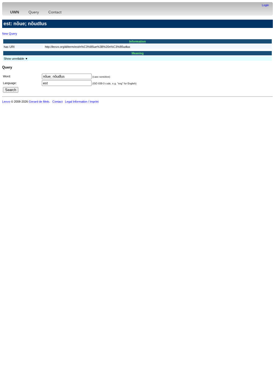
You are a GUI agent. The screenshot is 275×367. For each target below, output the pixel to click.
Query (33, 12)
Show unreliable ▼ (16, 58)
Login (265, 5)
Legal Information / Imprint (82, 101)
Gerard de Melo (39, 101)
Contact (54, 12)
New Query (9, 33)
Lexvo (6, 101)
